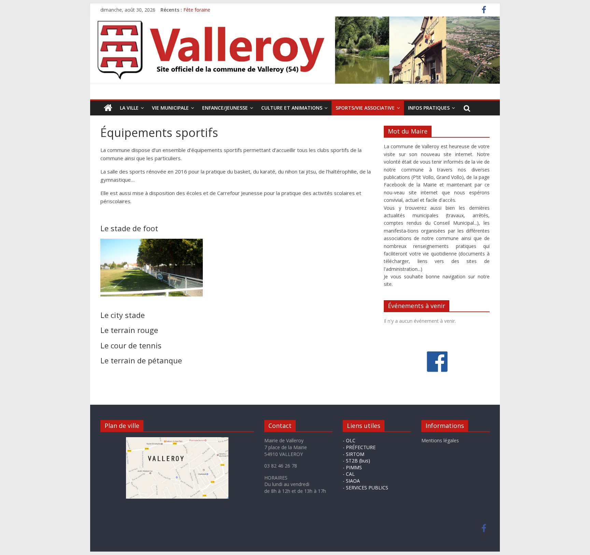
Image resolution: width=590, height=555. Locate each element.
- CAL (349, 474)
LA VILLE (129, 108)
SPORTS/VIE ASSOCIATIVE (365, 108)
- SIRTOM (353, 454)
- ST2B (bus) (356, 460)
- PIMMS (352, 467)
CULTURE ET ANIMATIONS (291, 108)
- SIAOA (351, 480)
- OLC (349, 440)
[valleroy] (108, 108)
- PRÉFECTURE (359, 447)
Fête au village (199, 6)
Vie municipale (170, 108)
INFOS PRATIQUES (429, 108)
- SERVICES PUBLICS (365, 487)
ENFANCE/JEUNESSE (225, 108)
